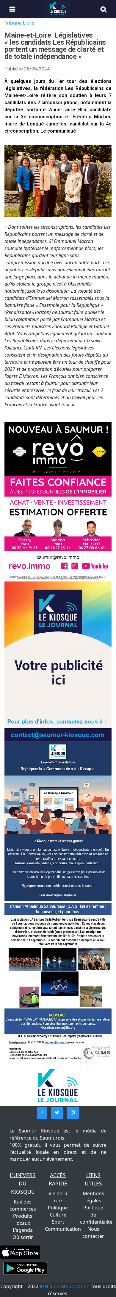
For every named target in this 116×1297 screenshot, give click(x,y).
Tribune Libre (19, 23)
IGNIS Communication (65, 1286)
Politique (58, 1207)
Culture (58, 1214)
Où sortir (22, 1237)
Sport (58, 1222)
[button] (42, 1113)
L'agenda (23, 1230)
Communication (63, 1229)
